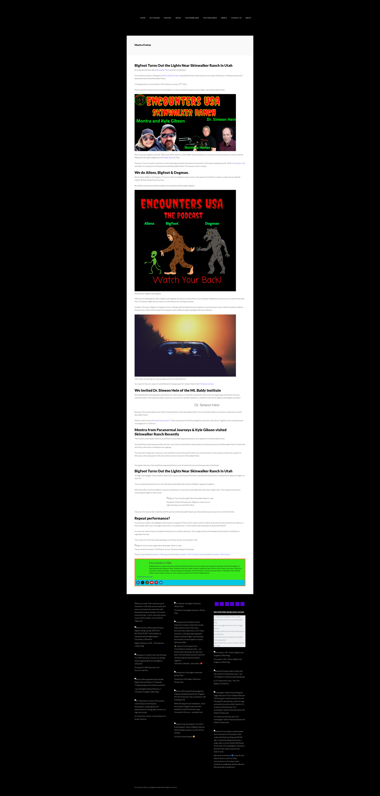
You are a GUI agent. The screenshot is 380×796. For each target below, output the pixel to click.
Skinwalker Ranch (163, 70)
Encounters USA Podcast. (220, 554)
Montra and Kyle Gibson (170, 75)
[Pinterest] (156, 582)
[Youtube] (151, 582)
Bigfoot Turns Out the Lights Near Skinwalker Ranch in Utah (183, 65)
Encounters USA (142, 5)
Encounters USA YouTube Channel (192, 554)
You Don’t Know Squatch (183, 736)
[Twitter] (142, 582)
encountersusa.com (145, 577)
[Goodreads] (147, 582)
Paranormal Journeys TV (162, 420)
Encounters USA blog (159, 554)
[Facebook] (138, 582)
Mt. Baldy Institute (206, 384)
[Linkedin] (161, 582)
